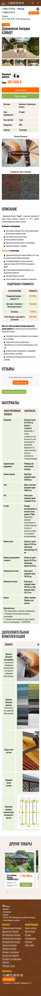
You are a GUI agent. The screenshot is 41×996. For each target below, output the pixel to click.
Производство (30, 938)
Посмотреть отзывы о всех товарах (14, 391)
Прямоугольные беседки (11, 928)
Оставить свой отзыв (20, 382)
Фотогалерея (30, 931)
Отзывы (28, 934)
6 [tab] (24, 892)
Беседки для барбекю (10, 955)
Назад (7, 25)
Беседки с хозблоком (10, 952)
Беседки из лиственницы (11, 959)
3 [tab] (14, 892)
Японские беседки (9, 948)
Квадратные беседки (10, 931)
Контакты (28, 941)
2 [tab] (10, 892)
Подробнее (26, 884)
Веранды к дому (8, 965)
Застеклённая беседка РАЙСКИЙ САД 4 (12, 877)
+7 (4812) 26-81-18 (8, 12)
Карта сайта (29, 945)
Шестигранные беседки (11, 934)
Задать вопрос (20, 96)
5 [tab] (20, 892)
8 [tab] (31, 892)
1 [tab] (7, 892)
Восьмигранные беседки (11, 938)
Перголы (5, 962)
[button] (38, 3)
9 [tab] (34, 892)
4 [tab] (17, 892)
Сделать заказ (20, 90)
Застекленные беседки (11, 941)
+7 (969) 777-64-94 (13, 8)
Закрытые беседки (9, 945)
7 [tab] (27, 892)
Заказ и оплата (31, 928)
